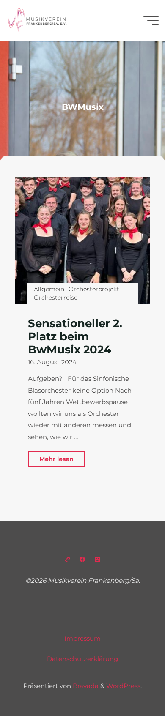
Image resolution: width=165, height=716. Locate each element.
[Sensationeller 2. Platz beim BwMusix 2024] (82, 240)
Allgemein (49, 288)
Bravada (85, 686)
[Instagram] (97, 559)
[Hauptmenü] (151, 20)
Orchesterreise (55, 297)
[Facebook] (82, 559)
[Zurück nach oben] (132, 683)
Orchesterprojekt (94, 288)
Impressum (82, 638)
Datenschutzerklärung (82, 659)
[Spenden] (67, 559)
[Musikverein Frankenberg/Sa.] (37, 20)
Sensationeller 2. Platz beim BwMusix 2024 (75, 336)
